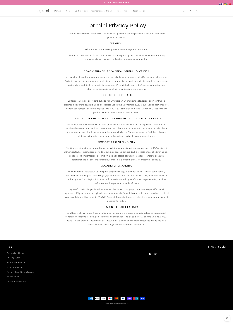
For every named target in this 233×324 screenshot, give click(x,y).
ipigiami (112, 303)
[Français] (222, 3)
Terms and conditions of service (20, 272)
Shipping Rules (13, 257)
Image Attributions (15, 267)
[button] (58, 11)
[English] (220, 3)
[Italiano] (227, 3)
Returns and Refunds (16, 262)
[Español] (230, 3)
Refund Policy (13, 276)
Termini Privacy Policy (16, 281)
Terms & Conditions (15, 253)
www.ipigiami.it (118, 33)
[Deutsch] (225, 3)
